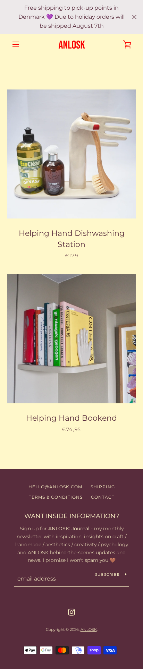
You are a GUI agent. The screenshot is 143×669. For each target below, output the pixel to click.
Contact (103, 497)
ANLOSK (89, 629)
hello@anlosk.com (55, 486)
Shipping (103, 486)
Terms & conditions (56, 497)
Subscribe (107, 574)
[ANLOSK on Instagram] (71, 612)
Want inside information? (71, 516)
